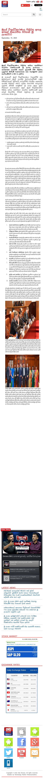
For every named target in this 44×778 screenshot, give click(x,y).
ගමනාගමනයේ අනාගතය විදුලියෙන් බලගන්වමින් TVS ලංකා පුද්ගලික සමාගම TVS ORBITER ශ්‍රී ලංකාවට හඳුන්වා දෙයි (22, 610)
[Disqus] (22, 437)
